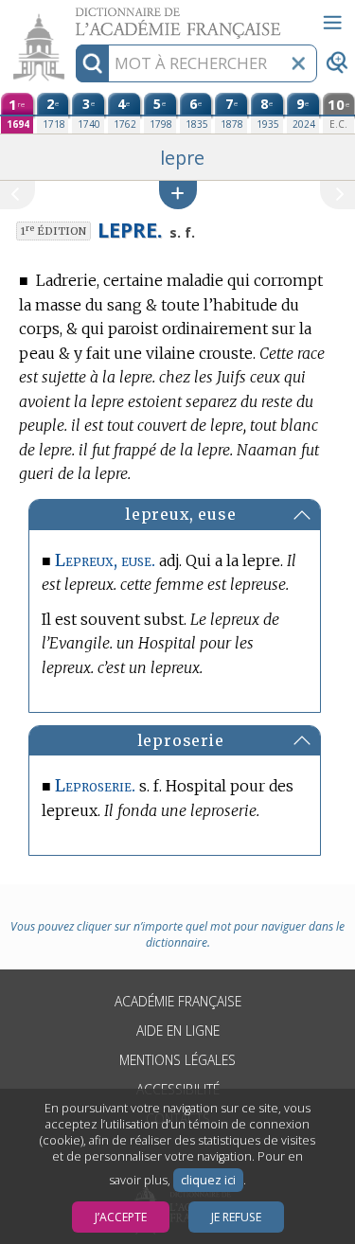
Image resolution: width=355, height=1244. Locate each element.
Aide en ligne (178, 1031)
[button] (178, 194)
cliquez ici (208, 1180)
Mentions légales (177, 1060)
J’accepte (121, 1217)
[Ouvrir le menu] (332, 22)
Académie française (178, 1001)
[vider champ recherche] (298, 63)
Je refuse (236, 1217)
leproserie (180, 740)
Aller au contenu (72, 16)
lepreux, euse (180, 514)
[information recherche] (92, 63)
